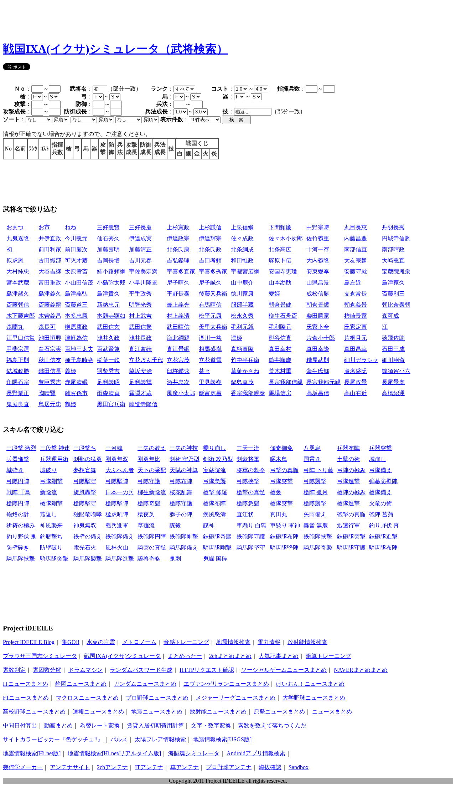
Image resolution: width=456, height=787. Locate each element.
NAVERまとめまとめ (361, 670)
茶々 (204, 371)
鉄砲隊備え (119, 536)
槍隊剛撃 (51, 503)
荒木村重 (280, 371)
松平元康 (210, 316)
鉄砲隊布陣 (284, 536)
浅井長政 (140, 338)
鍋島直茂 (242, 382)
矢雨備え (315, 514)
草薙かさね (245, 371)
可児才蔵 (76, 260)
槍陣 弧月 (316, 492)
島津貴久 (108, 294)
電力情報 (269, 642)
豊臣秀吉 (49, 382)
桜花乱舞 (181, 492)
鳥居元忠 (49, 404)
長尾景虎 (393, 382)
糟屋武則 (317, 360)
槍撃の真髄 (251, 492)
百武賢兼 (108, 349)
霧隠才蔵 (140, 393)
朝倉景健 (280, 305)
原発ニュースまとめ (279, 712)
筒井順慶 (280, 360)
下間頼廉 (280, 227)
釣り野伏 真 (384, 525)
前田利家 (49, 249)
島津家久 (393, 283)
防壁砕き (17, 548)
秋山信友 (49, 360)
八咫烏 (312, 448)
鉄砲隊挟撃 (318, 536)
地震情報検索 (233, 642)
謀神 (208, 525)
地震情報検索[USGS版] (222, 739)
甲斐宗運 (17, 349)
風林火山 (116, 548)
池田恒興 (49, 338)
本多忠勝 (76, 316)
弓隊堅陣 (116, 481)
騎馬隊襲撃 (87, 559)
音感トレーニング (186, 642)
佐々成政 (242, 238)
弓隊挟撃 (248, 481)
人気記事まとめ (279, 656)
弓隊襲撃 (315, 481)
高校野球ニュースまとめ (34, 712)
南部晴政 (393, 249)
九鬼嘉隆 (17, 238)
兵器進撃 (17, 459)
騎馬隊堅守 (251, 548)
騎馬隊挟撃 (20, 559)
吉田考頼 (210, 260)
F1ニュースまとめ (26, 698)
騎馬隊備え (184, 548)
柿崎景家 (355, 316)
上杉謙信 (210, 227)
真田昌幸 (355, 349)
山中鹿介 (242, 283)
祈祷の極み (20, 525)
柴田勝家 (317, 316)
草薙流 (146, 525)
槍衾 (275, 492)
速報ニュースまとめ (98, 712)
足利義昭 (108, 382)
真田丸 (278, 514)
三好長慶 (140, 227)
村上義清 (178, 316)
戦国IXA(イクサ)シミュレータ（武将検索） (115, 48)
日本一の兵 (119, 492)
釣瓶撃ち (51, 536)
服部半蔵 (242, 305)
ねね (70, 227)
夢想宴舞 (84, 470)
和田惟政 (242, 260)
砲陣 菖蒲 (381, 514)
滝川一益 (210, 338)
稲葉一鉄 (108, 360)
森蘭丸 (15, 327)
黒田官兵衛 (111, 404)
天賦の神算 (184, 470)
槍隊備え (380, 492)
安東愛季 (317, 272)
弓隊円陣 (17, 481)
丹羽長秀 (393, 227)
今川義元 (76, 238)
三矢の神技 (184, 448)
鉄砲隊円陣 (152, 536)
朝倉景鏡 (317, 305)
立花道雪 (210, 360)
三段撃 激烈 (21, 448)
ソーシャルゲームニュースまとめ (284, 670)
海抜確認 (270, 767)
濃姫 (236, 338)
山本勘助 (280, 283)
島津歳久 (17, 294)
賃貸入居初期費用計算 (155, 725)
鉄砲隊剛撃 (184, 536)
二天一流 (248, 448)
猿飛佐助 (393, 338)
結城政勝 (17, 371)
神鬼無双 (84, 525)
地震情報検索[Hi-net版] (32, 753)
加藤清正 (140, 249)
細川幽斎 (393, 360)
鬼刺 (175, 559)
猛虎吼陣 (116, 514)
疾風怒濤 (214, 514)
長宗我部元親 (323, 382)
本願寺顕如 (111, 316)
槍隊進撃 (348, 503)
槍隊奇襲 (149, 503)
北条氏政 (210, 249)
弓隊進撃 (348, 481)
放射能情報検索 (307, 642)
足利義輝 (140, 382)
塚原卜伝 (280, 260)
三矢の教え (152, 448)
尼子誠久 (210, 283)
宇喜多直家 (181, 272)
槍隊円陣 (17, 503)
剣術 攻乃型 (218, 459)
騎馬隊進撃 (119, 559)
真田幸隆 (317, 349)
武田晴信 (178, 327)
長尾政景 (355, 382)
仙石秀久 (108, 238)
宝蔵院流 (214, 470)
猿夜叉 (146, 514)
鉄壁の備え (87, 536)
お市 (44, 227)
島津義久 (49, 294)
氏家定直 (355, 327)
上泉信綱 (242, 227)
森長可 (47, 327)
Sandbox (299, 767)
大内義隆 (317, 260)
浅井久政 (108, 338)
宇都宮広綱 (245, 272)
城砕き (15, 470)
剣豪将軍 (248, 459)
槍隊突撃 (281, 503)
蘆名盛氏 (355, 371)
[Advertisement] (132, 19)
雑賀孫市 (76, 393)
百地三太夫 (79, 349)
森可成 (390, 316)
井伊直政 (49, 238)
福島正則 (17, 360)
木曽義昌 (49, 316)
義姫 (70, 371)
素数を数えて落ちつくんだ (272, 725)
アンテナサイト (70, 767)
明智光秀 (140, 305)
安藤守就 (355, 272)
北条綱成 (242, 249)
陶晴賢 (47, 393)
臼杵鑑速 (178, 371)
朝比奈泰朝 (396, 305)
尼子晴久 (178, 283)
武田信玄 (108, 327)
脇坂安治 (140, 371)
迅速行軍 (348, 525)
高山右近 (355, 393)
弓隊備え (380, 470)
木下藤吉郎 (20, 316)
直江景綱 (178, 349)
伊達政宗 (178, 238)
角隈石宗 (17, 382)
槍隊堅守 (84, 503)
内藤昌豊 (355, 238)
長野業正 (17, 393)
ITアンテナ (149, 767)
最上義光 (178, 305)
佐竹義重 (317, 238)
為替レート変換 (100, 725)
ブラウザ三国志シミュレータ (40, 656)
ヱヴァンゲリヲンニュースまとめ (226, 684)
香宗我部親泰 (248, 393)
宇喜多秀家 (213, 272)
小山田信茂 (79, 283)
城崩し (377, 459)
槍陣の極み (351, 492)
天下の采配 (152, 470)
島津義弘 (76, 294)
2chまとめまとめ (230, 656)
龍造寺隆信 (143, 404)
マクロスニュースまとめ (87, 698)
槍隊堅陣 (116, 503)
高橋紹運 (393, 393)
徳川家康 (242, 294)
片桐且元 (355, 338)
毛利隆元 (280, 327)
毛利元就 (242, 327)
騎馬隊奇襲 (318, 548)
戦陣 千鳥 (18, 492)
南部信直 (355, 249)
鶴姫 (70, 404)
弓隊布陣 (181, 481)
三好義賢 (108, 227)
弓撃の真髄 (284, 470)
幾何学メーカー (23, 767)
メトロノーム (139, 642)
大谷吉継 (49, 272)
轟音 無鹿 (316, 525)
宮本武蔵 (17, 283)
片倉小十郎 (320, 338)
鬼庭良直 (17, 404)
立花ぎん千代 (146, 360)
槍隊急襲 (248, 503)
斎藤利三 (393, 294)
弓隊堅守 (84, 481)
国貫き (312, 459)
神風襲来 (51, 525)
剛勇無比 (149, 459)
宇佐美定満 (143, 272)
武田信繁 (140, 327)
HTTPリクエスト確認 (207, 670)
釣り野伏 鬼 (21, 536)
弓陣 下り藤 (318, 470)
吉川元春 (140, 260)
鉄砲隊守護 (251, 536)
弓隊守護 (149, 481)
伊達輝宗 (210, 238)
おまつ (15, 227)
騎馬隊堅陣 (284, 548)
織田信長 (49, 371)
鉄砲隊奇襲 (217, 536)
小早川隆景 (143, 283)
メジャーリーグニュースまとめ (235, 698)
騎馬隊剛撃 (217, 548)
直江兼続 (140, 349)
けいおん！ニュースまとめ (310, 684)
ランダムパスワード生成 (141, 670)
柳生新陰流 (152, 492)
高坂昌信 (317, 393)
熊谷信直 (280, 338)
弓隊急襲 (214, 481)
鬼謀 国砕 (215, 559)
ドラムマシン (85, 670)
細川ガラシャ (361, 360)
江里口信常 (20, 338)
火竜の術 (380, 503)
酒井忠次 (178, 382)
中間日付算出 (20, 725)
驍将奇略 (149, 559)
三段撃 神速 (55, 448)
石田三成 (393, 349)
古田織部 (49, 260)
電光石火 (84, 548)
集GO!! (70, 642)
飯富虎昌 (210, 393)
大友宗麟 (355, 260)
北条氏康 (178, 249)
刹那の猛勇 (87, 459)
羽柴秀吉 (108, 371)
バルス (119, 739)
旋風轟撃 (84, 492)
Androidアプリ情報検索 (256, 753)
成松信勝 (317, 294)
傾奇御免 (281, 448)
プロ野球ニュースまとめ (157, 698)
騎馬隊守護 (351, 548)
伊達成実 (140, 238)
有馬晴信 (210, 305)
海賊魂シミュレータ (193, 753)
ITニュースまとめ (25, 684)
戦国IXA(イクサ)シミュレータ (122, 656)
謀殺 (175, 525)
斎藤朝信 (17, 305)
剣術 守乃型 (185, 459)
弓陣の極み (351, 470)
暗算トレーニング (328, 656)
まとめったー (185, 656)
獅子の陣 (181, 514)
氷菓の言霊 (101, 642)
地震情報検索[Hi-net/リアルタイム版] (114, 753)
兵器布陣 (348, 448)
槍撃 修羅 (215, 492)
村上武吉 (140, 316)
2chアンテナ (112, 767)
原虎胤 (15, 260)
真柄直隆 (242, 349)
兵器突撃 (380, 448)
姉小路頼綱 (111, 272)
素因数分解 (47, 670)
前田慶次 (76, 249)
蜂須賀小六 (396, 371)
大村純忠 (17, 272)
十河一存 (317, 249)
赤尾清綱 (76, 382)
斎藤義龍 (49, 305)
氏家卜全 (317, 327)
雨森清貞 (108, 393)
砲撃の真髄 (351, 514)
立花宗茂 (178, 360)
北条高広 (280, 249)
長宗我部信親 (286, 382)
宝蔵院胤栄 (396, 272)
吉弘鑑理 (178, 260)
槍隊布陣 (214, 503)
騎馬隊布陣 (383, 548)
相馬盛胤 (210, 349)
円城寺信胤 (396, 238)
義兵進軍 (116, 525)
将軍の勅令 (251, 470)
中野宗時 (317, 227)
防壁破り (51, 548)
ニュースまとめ (332, 712)
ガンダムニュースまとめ (145, 684)
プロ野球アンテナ (229, 767)
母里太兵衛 (213, 327)
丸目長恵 (355, 227)
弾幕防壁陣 (383, 481)
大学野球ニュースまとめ (314, 698)
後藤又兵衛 (213, 294)
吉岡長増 (108, 260)
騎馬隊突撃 (54, 559)
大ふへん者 (119, 470)
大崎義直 (393, 260)
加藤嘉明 (108, 249)
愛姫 (274, 294)
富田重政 (49, 283)
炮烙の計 (17, 514)
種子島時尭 (79, 360)
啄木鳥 (278, 459)
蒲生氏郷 (317, 371)
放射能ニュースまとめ (218, 712)
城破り (48, 470)
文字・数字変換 (211, 725)
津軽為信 (76, 338)
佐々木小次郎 (286, 238)
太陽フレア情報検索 (160, 739)
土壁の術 (348, 459)
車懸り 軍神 (285, 525)
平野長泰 (178, 294)
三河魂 (114, 448)
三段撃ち (84, 448)
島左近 (352, 283)
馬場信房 (280, 393)
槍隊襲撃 (315, 503)
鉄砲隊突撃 (351, 536)
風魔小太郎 (181, 393)
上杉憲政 (178, 227)
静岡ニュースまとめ (81, 684)
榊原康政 (76, 327)
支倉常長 (355, 294)
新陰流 (48, 492)
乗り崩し (214, 448)
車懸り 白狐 (251, 525)
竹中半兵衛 (245, 360)
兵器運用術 (54, 459)
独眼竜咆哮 (87, 514)
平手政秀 (140, 294)
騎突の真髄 (152, 548)
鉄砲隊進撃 (383, 536)
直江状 (245, 514)
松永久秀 (242, 316)
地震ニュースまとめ (156, 712)
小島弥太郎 (111, 283)
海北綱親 (178, 338)
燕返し (48, 514)
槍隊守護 (181, 503)
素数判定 (14, 670)
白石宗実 (49, 349)
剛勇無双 (116, 459)
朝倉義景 (355, 305)
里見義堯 (210, 382)
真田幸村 (280, 349)
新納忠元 (108, 305)
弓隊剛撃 (51, 481)
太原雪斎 (76, 272)
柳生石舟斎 (283, 316)
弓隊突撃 (281, 481)
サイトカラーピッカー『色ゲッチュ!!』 (53, 739)
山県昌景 (317, 283)
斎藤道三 (76, 305)
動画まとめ (58, 725)
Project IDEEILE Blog (29, 642)
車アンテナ (184, 767)
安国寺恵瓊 (283, 272)
